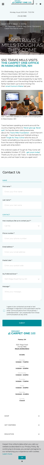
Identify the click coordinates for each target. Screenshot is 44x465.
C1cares (24, 24)
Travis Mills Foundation (19, 133)
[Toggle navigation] (3, 4)
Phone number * (8, 233)
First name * (6, 186)
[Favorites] (36, 4)
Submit (22, 323)
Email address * (7, 247)
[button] (33, 4)
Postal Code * (7, 260)
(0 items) (40, 4)
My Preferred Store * (9, 274)
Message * (6, 286)
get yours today (33, 152)
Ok (22, 457)
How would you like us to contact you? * (16, 220)
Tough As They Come (15, 138)
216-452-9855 (22, 16)
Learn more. (7, 454)
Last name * (6, 200)
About (15, 24)
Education (9, 434)
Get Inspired (10, 425)
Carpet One (5, 24)
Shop (7, 416)
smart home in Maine (14, 86)
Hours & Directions (22, 349)
